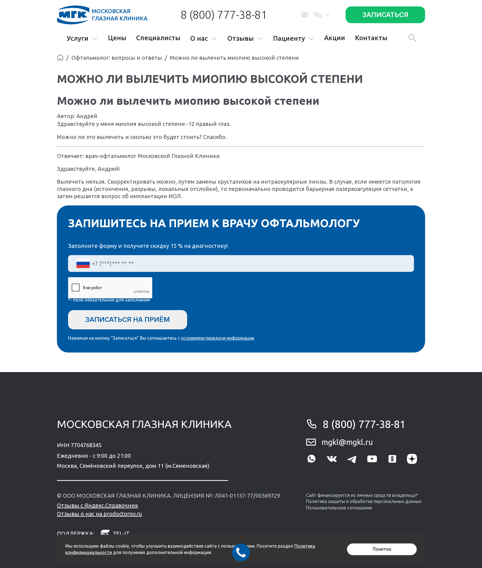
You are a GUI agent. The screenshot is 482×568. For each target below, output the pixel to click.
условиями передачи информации (217, 338)
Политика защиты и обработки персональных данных (363, 501)
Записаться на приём (127, 319)
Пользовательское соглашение (339, 507)
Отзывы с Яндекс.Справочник (97, 505)
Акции (334, 38)
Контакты (371, 38)
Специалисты (158, 38)
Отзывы (240, 38)
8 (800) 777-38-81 (223, 14)
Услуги (77, 38)
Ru (318, 14)
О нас (199, 38)
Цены (117, 38)
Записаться (385, 15)
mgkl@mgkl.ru (347, 442)
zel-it (121, 533)
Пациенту (289, 38)
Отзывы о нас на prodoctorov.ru (99, 514)
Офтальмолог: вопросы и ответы (116, 57)
